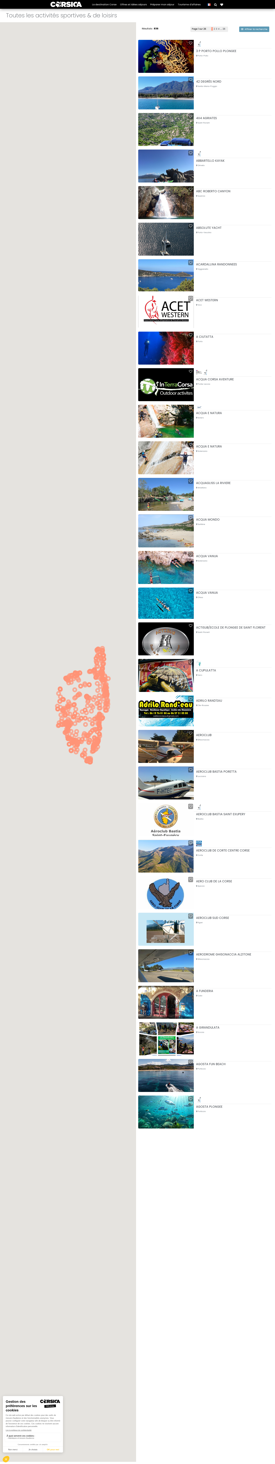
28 (224, 29)
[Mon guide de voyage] (221, 4)
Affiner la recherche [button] (255, 29)
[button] (215, 4)
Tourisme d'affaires (189, 4)
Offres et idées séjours (133, 4)
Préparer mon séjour (162, 4)
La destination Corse (104, 4)
